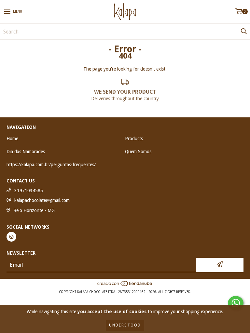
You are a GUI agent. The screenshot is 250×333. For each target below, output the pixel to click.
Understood (125, 325)
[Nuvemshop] (125, 285)
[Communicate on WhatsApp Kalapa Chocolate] (235, 303)
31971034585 (28, 190)
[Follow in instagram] (11, 237)
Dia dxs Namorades (26, 151)
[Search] (243, 31)
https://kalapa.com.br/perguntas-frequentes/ (51, 164)
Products (134, 138)
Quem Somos (138, 151)
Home (12, 138)
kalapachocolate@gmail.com (42, 200)
